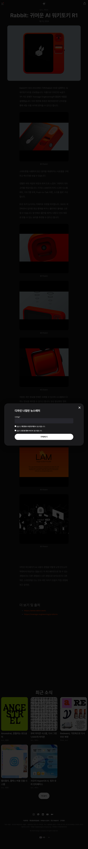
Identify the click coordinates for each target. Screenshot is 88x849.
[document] (44, 424)
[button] (79, 407)
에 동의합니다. (31, 426)
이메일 (17, 417)
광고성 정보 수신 (26, 431)
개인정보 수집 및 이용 (28, 426)
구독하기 (44, 437)
